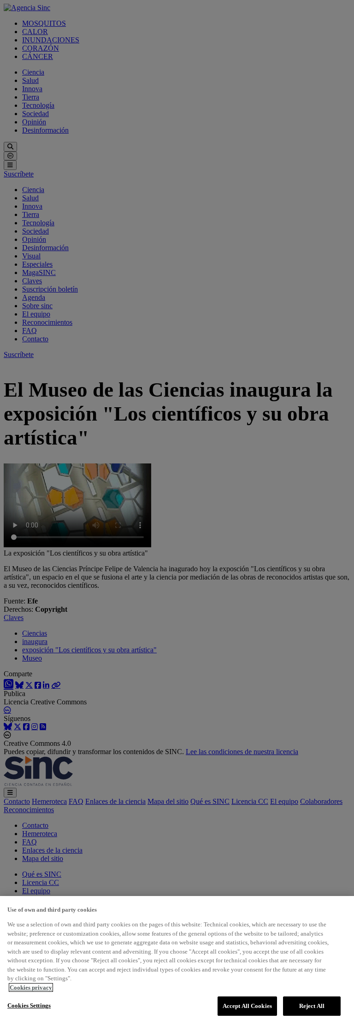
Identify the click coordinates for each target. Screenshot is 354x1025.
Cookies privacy (31, 987)
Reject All (311, 1005)
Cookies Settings (29, 1005)
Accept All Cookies (247, 1005)
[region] (177, 960)
